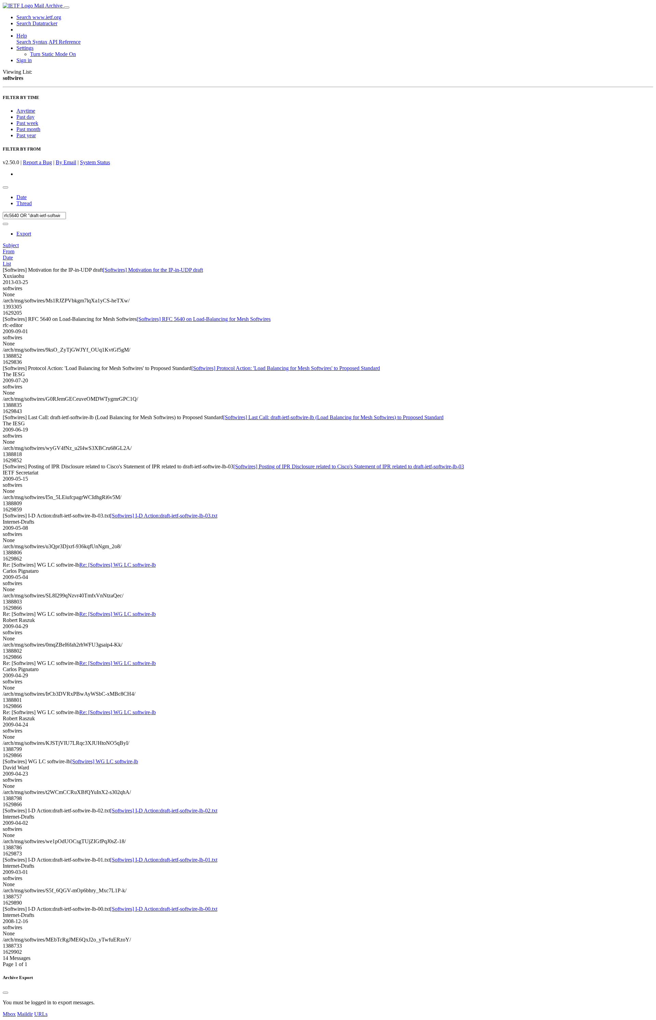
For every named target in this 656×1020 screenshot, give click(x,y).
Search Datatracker (36, 23)
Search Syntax (31, 42)
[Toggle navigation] (66, 7)
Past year (26, 135)
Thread (24, 203)
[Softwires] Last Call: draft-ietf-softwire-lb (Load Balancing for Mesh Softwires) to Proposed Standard (333, 417)
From (8, 251)
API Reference (65, 42)
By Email (66, 162)
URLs (40, 1014)
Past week (27, 123)
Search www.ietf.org (38, 17)
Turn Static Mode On (53, 54)
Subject (11, 245)
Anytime (25, 111)
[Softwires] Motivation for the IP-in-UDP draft (153, 270)
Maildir (25, 1014)
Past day (25, 117)
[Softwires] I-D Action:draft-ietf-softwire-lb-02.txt (163, 810)
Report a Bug (37, 162)
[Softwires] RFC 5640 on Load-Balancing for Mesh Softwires (204, 319)
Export (23, 234)
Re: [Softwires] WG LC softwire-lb (117, 565)
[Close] (5, 993)
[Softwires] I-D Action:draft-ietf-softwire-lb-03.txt (163, 516)
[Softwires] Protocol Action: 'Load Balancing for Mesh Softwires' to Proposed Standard (285, 368)
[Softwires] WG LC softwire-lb (104, 761)
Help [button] (21, 36)
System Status (95, 162)
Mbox (9, 1014)
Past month (28, 129)
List (7, 264)
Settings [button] (24, 48)
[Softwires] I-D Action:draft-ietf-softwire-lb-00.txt (163, 909)
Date (21, 197)
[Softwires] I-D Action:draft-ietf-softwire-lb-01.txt (163, 860)
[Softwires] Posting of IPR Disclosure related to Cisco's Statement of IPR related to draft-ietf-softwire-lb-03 (348, 466)
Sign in (24, 60)
